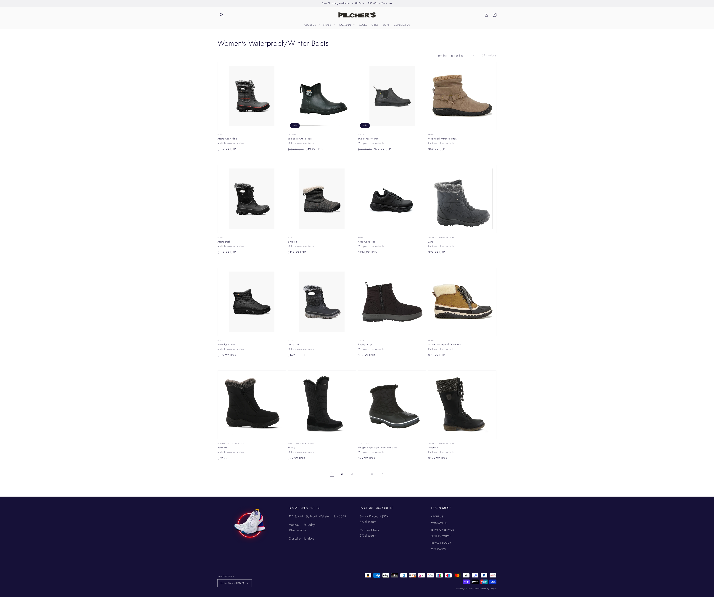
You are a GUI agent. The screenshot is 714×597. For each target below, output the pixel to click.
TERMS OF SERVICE (442, 530)
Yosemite (433, 447)
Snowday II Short (227, 344)
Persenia (222, 447)
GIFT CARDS (438, 549)
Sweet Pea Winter (368, 138)
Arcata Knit (294, 344)
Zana (430, 241)
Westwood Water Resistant (442, 138)
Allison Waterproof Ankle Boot (445, 344)
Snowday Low (365, 344)
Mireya (291, 447)
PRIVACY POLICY (441, 543)
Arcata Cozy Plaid (227, 138)
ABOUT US (437, 516)
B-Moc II (292, 241)
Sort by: (442, 55)
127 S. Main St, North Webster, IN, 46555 (317, 516)
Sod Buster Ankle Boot (300, 138)
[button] (222, 15)
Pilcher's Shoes (471, 588)
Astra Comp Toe (366, 241)
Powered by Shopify (487, 588)
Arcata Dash (224, 241)
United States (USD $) (232, 583)
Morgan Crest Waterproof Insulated (377, 447)
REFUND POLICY (441, 536)
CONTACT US (439, 523)
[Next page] (382, 474)
